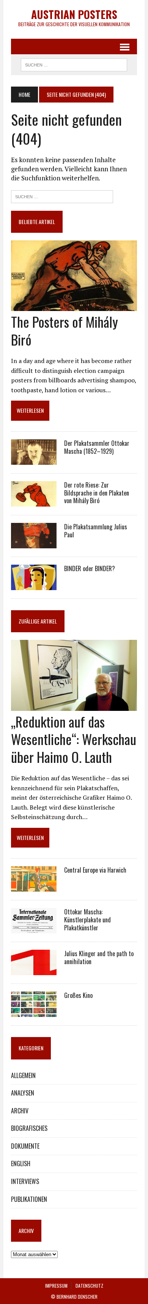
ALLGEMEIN (23, 1075)
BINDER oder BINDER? (89, 568)
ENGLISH (20, 1163)
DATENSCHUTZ (89, 1285)
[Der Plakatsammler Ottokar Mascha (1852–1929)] (34, 459)
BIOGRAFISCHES (29, 1128)
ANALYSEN (22, 1092)
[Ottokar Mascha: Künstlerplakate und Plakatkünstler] (34, 928)
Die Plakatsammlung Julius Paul (95, 530)
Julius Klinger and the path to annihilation (99, 957)
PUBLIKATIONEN (29, 1199)
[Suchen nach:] (62, 195)
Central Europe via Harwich (95, 870)
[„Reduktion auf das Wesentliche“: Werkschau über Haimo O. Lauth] (74, 705)
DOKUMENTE (25, 1146)
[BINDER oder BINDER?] (34, 585)
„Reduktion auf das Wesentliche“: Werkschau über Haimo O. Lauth (73, 739)
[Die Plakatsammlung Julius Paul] (34, 543)
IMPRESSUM (56, 1285)
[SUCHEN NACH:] (74, 63)
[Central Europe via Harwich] (34, 886)
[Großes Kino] (34, 1012)
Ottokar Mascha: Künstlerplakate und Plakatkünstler (87, 919)
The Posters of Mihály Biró (64, 330)
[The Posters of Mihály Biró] (74, 306)
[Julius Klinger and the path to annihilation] (34, 970)
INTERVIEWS (25, 1181)
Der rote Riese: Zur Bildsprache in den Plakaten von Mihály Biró (96, 492)
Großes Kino (78, 995)
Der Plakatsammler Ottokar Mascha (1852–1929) (96, 447)
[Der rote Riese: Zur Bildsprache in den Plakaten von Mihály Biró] (34, 501)
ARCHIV (19, 1110)
